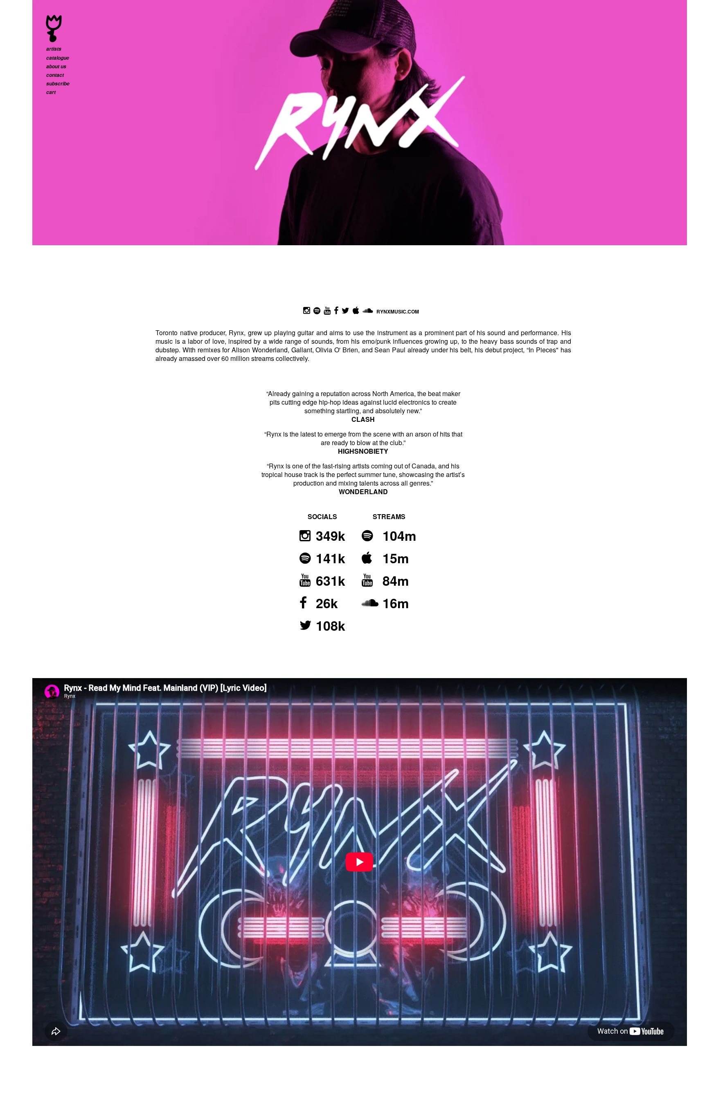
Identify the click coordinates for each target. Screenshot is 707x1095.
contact (55, 75)
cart (51, 92)
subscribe (58, 83)
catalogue (57, 57)
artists (53, 48)
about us (56, 66)
